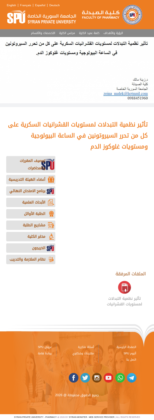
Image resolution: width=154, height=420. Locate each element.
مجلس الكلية (67, 33)
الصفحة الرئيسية (126, 347)
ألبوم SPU (130, 353)
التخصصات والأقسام (43, 33)
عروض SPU (45, 347)
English (11, 5)
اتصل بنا (131, 359)
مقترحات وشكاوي (83, 353)
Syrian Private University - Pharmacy (35, 417)
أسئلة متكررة (86, 347)
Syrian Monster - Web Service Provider (91, 417)
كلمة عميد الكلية (89, 33)
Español (40, 5)
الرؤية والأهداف (113, 33)
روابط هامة (45, 353)
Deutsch (54, 5)
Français (25, 5)
